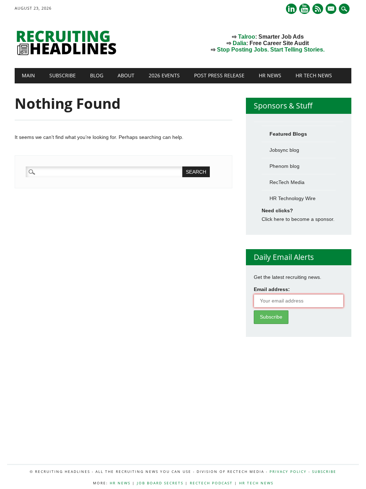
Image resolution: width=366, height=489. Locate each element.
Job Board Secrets (160, 482)
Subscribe (62, 75)
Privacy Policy (288, 471)
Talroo (246, 37)
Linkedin (291, 9)
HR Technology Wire (292, 198)
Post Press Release (219, 75)
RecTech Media (287, 182)
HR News (270, 75)
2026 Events (164, 75)
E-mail (331, 9)
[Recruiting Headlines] (68, 53)
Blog (96, 75)
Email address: (272, 289)
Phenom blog (284, 166)
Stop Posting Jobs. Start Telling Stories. (271, 50)
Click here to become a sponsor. (298, 219)
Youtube (304, 9)
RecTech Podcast (211, 482)
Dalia (239, 43)
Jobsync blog (284, 150)
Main (28, 75)
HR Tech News (314, 75)
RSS (317, 9)
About (126, 75)
